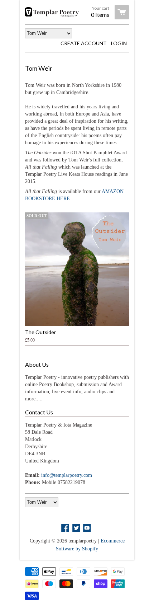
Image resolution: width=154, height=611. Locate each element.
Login (119, 43)
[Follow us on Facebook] (66, 528)
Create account (84, 43)
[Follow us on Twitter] (77, 528)
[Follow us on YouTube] (87, 528)
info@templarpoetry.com (66, 475)
